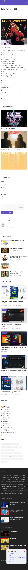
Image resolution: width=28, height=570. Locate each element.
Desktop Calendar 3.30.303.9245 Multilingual (17, 503)
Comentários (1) (5, 220)
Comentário (4, 194)
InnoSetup (4, 462)
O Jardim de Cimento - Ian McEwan (18, 264)
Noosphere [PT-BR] (13, 531)
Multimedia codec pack (7, 444)
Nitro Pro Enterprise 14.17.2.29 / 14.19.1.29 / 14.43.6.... (17, 241)
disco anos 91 (5, 459)
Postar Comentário (7, 212)
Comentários (6, 177)
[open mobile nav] (2, 2)
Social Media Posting (6, 456)
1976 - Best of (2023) (6, 171)
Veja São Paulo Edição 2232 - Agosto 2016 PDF (17, 511)
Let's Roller (10, 98)
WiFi (20, 447)
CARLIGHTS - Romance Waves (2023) (10, 150)
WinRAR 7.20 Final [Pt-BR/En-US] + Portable (14, 392)
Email (2, 187)
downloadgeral (4, 305)
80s (5, 98)
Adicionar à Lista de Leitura (8, 17)
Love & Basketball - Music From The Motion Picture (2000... (18, 257)
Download (5, 90)
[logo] (15, 2)
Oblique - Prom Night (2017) (8, 128)
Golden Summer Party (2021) (17, 248)
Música (4, 15)
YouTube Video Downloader (16, 459)
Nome (2, 181)
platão (12, 450)
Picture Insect (18, 453)
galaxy (20, 456)
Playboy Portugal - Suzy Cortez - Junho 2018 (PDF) (17, 272)
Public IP (16, 444)
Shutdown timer (5, 450)
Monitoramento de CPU (7, 453)
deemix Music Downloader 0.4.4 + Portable (13, 370)
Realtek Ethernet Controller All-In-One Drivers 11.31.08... (18, 518)
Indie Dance (14, 447)
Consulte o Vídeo (8, 95)
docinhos (15, 456)
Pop (15, 98)
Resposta (15, 227)
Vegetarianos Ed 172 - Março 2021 (17, 545)
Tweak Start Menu (6, 447)
